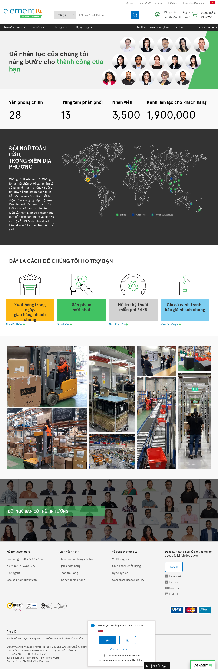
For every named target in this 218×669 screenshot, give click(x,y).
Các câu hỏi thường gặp (22, 579)
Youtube (167, 588)
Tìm (135, 15)
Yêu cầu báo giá (169, 324)
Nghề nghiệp (120, 572)
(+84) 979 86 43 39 (25, 559)
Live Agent (200, 665)
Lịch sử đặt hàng (70, 565)
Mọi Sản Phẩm (13, 27)
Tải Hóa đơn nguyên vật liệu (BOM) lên (160, 27)
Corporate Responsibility (128, 579)
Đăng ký (185, 12)
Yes (108, 640)
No (127, 640)
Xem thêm (63, 324)
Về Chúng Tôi (120, 559)
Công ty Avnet (15, 646)
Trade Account (203, 609)
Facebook (166, 576)
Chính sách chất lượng (126, 565)
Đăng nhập (170, 12)
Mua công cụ (206, 27)
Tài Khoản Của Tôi (176, 17)
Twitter (167, 582)
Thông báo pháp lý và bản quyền (64, 638)
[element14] (22, 13)
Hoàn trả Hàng (69, 572)
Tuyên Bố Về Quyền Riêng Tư (23, 638)
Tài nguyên (61, 27)
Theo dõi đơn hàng (193, 2)
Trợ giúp (172, 2)
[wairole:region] (203, 15)
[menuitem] (13, 27)
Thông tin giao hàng (72, 579)
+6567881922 (21, 565)
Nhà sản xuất (38, 27)
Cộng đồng (82, 27)
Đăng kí (174, 566)
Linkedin (166, 594)
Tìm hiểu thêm (14, 324)
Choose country (119, 649)
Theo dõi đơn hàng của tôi (76, 559)
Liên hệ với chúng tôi (150, 2)
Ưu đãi (129, 2)
